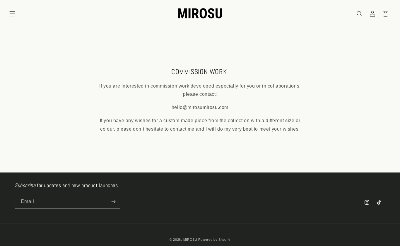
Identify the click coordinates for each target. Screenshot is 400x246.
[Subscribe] (113, 202)
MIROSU (190, 239)
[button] (12, 13)
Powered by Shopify (214, 239)
